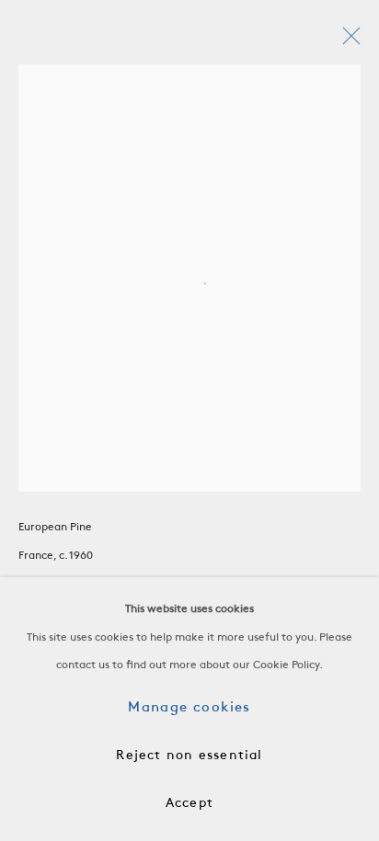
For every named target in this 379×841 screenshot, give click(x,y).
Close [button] (347, 41)
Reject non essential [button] (189, 756)
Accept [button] (189, 804)
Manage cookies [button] (189, 707)
